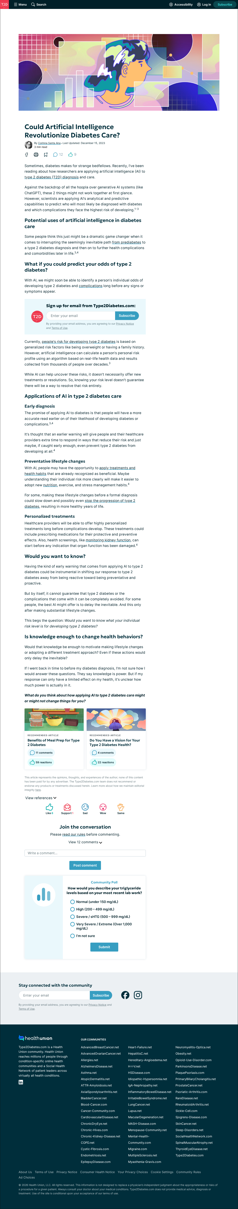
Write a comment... (42, 853)
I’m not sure (85, 936)
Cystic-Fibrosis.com (95, 1149)
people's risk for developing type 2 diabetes (78, 342)
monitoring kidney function (108, 540)
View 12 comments (83, 842)
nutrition (50, 485)
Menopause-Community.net (147, 1130)
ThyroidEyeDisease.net (192, 1149)
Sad (83, 809)
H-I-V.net (134, 1066)
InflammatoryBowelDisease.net (149, 1092)
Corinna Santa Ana (49, 143)
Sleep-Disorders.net (189, 1130)
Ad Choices (27, 1177)
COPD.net (87, 1142)
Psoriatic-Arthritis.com (191, 1092)
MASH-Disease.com (142, 1123)
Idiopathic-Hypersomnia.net (147, 1079)
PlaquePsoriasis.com (190, 1073)
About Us (25, 1172)
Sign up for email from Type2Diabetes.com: (91, 305)
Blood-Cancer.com (94, 1104)
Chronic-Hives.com (94, 1130)
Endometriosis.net (93, 1155)
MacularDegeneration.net (145, 1117)
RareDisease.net (187, 1098)
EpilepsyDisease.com (96, 1162)
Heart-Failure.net (140, 1047)
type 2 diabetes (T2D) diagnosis (52, 177)
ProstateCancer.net (189, 1085)
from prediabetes (126, 242)
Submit (104, 947)
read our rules (73, 834)
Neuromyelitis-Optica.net (193, 1047)
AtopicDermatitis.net (95, 1079)
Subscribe (225, 4)
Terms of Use (59, 327)
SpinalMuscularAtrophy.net (194, 1142)
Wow (101, 809)
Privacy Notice (125, 323)
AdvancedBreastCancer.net (100, 1047)
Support (66, 809)
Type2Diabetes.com (190, 1155)
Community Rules (188, 1172)
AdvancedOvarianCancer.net (101, 1053)
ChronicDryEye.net (94, 1123)
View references (39, 798)
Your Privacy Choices (133, 1172)
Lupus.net (135, 1111)
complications (90, 286)
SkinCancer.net (186, 1123)
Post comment (85, 865)
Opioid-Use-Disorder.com (194, 1060)
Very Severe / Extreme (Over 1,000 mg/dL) (104, 926)
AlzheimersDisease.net (96, 1066)
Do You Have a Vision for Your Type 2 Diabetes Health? (115, 742)
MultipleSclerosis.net (142, 1155)
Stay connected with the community (55, 985)
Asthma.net (89, 1073)
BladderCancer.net (94, 1098)
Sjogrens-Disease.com (191, 1117)
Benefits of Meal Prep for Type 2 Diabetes (54, 742)
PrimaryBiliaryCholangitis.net (196, 1079)
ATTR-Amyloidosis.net (96, 1085)
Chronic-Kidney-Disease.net (100, 1136)
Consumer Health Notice (97, 1172)
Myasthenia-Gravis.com (144, 1162)
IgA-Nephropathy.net (142, 1085)
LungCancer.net (139, 1104)
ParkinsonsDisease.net (191, 1066)
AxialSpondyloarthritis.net (99, 1092)
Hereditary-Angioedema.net (147, 1060)
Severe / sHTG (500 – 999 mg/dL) (103, 917)
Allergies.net (89, 1060)
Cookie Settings (162, 1172)
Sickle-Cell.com (186, 1111)
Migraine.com (137, 1149)
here (38, 789)
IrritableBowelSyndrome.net (147, 1098)
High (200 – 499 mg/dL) (95, 909)
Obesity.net (183, 1053)
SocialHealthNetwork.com (194, 1136)
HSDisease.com (139, 1073)
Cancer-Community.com (98, 1111)
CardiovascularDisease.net (99, 1117)
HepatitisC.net (138, 1053)
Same (118, 809)
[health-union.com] (35, 1039)
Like (47, 809)
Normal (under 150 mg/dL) (97, 902)
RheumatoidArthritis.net (192, 1104)
